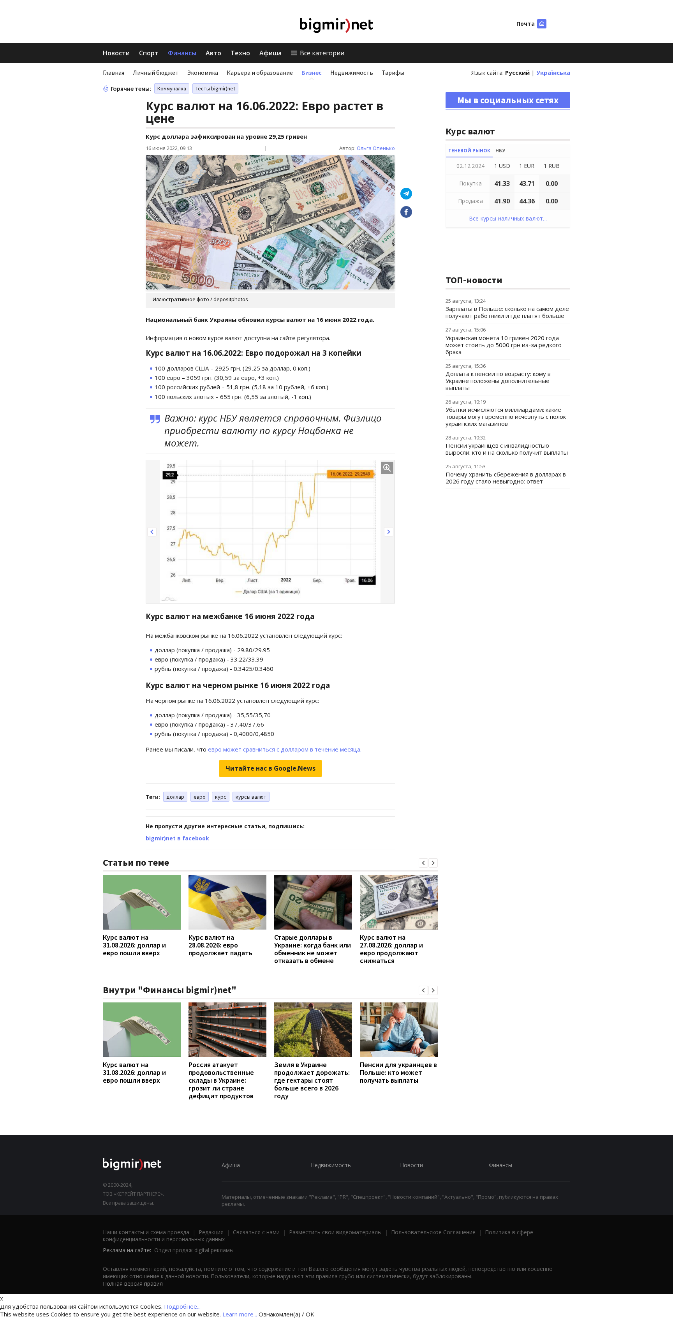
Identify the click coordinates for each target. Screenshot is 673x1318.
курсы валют (251, 796)
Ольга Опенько (376, 148)
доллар (175, 796)
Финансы (182, 53)
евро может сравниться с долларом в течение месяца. (284, 749)
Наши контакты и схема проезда (146, 1232)
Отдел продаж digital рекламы (194, 1250)
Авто (213, 53)
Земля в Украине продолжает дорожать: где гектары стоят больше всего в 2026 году (312, 1080)
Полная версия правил (133, 1283)
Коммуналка (171, 88)
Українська (553, 72)
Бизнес (311, 72)
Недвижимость (351, 72)
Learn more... (239, 1314)
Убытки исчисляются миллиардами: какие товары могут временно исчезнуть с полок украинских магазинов (506, 416)
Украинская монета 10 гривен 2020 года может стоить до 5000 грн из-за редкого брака (504, 345)
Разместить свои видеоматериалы (335, 1232)
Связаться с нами (256, 1232)
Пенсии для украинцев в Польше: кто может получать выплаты (398, 1072)
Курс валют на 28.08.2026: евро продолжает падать (220, 945)
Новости (116, 53)
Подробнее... (182, 1306)
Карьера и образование (260, 72)
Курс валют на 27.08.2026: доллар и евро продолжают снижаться (391, 949)
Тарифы (393, 72)
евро (200, 796)
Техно (240, 53)
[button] (152, 531)
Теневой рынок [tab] (469, 150)
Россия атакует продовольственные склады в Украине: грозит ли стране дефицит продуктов (221, 1080)
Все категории (322, 53)
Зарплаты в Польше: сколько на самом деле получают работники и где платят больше (507, 312)
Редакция (211, 1232)
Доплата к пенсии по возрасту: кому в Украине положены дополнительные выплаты (498, 381)
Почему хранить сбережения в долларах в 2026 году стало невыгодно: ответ (506, 477)
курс (220, 796)
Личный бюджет (156, 72)
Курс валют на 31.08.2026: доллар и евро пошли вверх (134, 945)
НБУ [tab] (500, 150)
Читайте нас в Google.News (270, 768)
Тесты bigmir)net (215, 88)
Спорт (149, 53)
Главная (113, 72)
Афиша (270, 53)
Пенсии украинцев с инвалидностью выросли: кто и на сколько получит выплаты (507, 448)
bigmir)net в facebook (177, 838)
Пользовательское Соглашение (433, 1232)
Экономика (202, 72)
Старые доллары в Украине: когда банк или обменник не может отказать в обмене (312, 949)
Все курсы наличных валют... (508, 218)
